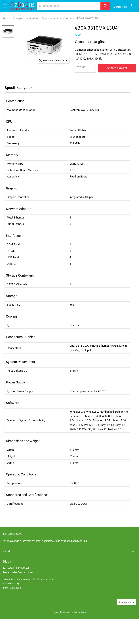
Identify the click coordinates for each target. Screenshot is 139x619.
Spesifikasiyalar (18, 88)
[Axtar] (105, 6)
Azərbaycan (125, 602)
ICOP (78, 34)
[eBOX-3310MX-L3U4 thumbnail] (8, 31)
